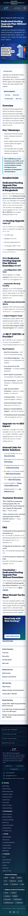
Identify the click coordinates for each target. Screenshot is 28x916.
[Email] (17, 912)
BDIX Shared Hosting (13, 473)
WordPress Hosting (7, 794)
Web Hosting (6, 673)
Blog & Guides (6, 862)
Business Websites (7, 817)
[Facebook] (10, 912)
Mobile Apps (6, 850)
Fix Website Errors (7, 830)
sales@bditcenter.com (11, 775)
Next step (18, 98)
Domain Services (7, 859)
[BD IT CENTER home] (6, 8)
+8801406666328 (10, 772)
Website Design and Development (13, 690)
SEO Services (6, 839)
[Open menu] (25, 8)
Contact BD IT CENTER (9, 694)
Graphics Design (7, 848)
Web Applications (7, 828)
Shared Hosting (9, 456)
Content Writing (6, 845)
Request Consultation (9, 677)
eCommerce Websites (8, 819)
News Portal (6, 822)
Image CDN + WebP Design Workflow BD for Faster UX (14, 705)
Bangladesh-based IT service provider (15, 778)
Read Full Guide (8, 641)
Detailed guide (9, 98)
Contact (5, 865)
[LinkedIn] (14, 912)
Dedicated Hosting (12, 468)
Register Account (7, 870)
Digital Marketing (7, 837)
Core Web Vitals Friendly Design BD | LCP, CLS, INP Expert (13, 710)
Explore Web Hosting (12, 636)
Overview (7, 95)
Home (4, 857)
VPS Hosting (8, 462)
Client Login (5, 868)
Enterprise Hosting (7, 797)
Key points (16, 95)
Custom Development (8, 825)
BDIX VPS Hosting (14, 479)
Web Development (7, 814)
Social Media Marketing (8, 842)
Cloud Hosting (6, 799)
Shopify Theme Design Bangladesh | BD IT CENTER (14, 716)
